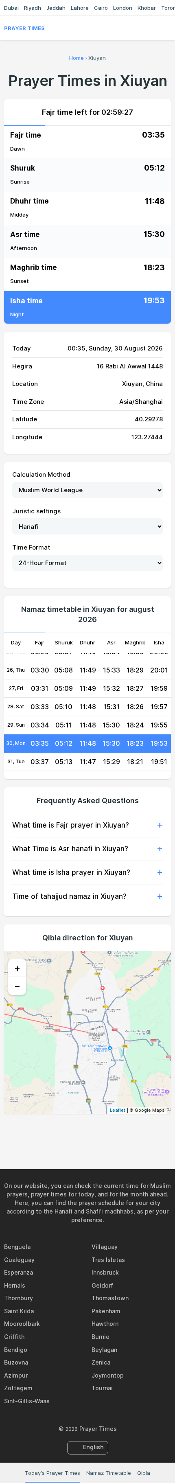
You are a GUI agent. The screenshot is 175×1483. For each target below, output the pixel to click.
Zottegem (18, 1387)
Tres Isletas (108, 1259)
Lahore (80, 7)
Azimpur (16, 1375)
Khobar (147, 7)
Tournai (102, 1387)
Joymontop (108, 1375)
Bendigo (15, 1349)
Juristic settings (36, 511)
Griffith (14, 1336)
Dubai (11, 7)
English (93, 1447)
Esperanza (18, 1272)
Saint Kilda (19, 1311)
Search (167, 28)
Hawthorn (105, 1323)
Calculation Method (41, 474)
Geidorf (102, 1285)
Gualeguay (19, 1259)
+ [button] (17, 968)
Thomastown (110, 1298)
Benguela (17, 1246)
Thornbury (18, 1298)
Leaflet (117, 1110)
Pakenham (106, 1311)
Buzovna (16, 1362)
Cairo (101, 7)
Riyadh (32, 7)
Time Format (31, 547)
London (122, 7)
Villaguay (105, 1246)
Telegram (97, 1131)
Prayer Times (24, 28)
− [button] (17, 986)
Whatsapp (115, 1131)
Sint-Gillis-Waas (27, 1401)
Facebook (59, 1131)
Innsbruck (105, 1272)
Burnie (100, 1336)
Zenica (101, 1362)
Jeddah (56, 7)
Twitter (78, 1131)
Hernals (14, 1285)
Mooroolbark (22, 1323)
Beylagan (104, 1349)
